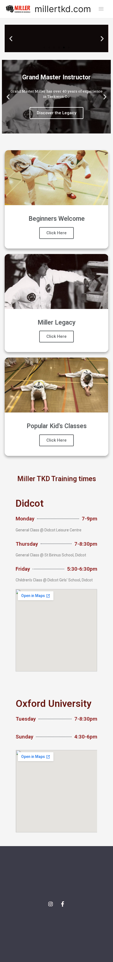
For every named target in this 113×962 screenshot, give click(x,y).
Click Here (56, 232)
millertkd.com (63, 9)
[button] (44, 47)
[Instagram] (51, 904)
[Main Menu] (101, 9)
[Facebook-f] (62, 904)
